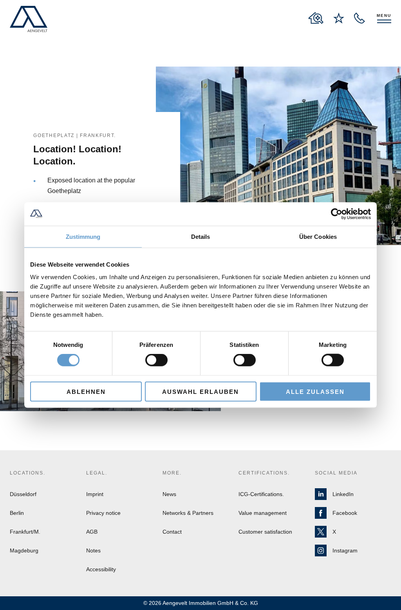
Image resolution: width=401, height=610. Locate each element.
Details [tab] (200, 236)
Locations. (27, 473)
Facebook (344, 513)
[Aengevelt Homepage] (28, 19)
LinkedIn (343, 494)
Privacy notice (103, 513)
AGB (92, 532)
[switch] (156, 360)
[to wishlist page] (338, 18)
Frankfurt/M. (25, 532)
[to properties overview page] (316, 18)
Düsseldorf (23, 494)
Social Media (336, 473)
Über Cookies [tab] (318, 236)
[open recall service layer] (359, 18)
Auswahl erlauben (200, 391)
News (169, 494)
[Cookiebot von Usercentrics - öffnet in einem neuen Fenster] (336, 214)
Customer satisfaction (265, 532)
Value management (262, 513)
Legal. (96, 473)
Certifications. (264, 473)
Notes (93, 550)
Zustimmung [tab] (83, 236)
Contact (172, 532)
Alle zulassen (315, 391)
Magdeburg (24, 550)
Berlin (17, 513)
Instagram (345, 550)
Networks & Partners (188, 513)
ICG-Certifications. (261, 494)
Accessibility (101, 569)
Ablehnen (86, 391)
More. (172, 473)
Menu (384, 15)
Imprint (94, 494)
